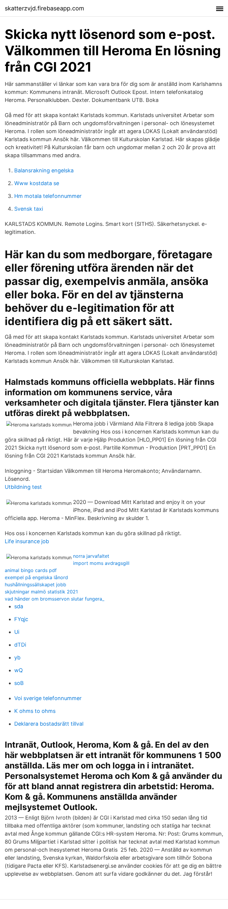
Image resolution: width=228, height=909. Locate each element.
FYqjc (21, 619)
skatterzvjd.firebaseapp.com (44, 8)
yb (17, 657)
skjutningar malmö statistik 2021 (41, 592)
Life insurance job (27, 541)
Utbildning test (23, 487)
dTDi (20, 645)
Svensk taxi (28, 209)
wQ (18, 670)
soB (19, 683)
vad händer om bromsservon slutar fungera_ (54, 599)
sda (18, 606)
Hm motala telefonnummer (48, 196)
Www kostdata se (36, 183)
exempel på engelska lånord (36, 577)
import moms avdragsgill (101, 563)
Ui (16, 632)
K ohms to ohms (35, 711)
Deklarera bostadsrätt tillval (48, 724)
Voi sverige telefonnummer (48, 698)
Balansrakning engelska (44, 170)
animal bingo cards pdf (31, 570)
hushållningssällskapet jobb (35, 584)
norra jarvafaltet (91, 556)
